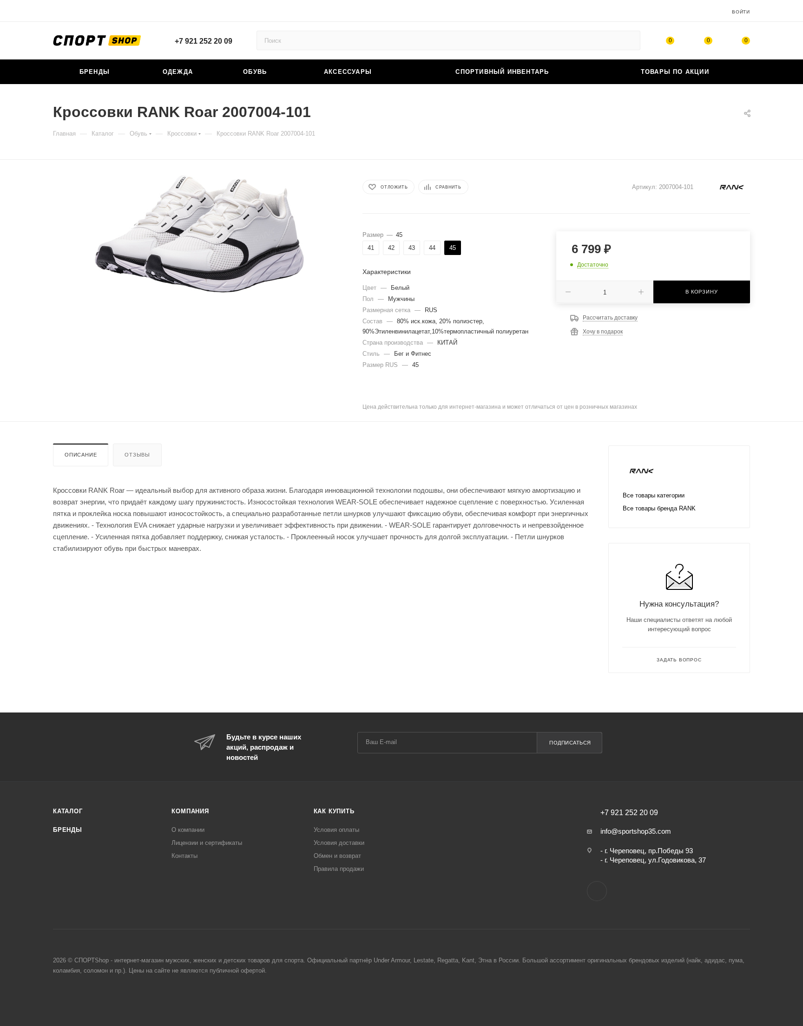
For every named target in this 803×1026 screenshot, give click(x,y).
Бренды (67, 829)
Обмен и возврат (337, 855)
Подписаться (570, 742)
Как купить (334, 811)
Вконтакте (597, 891)
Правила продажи (339, 868)
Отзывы (137, 454)
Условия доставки (339, 842)
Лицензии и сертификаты (206, 842)
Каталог (68, 811)
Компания (190, 811)
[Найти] (629, 40)
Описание (81, 454)
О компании (187, 829)
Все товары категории (654, 495)
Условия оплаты (336, 829)
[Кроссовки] (199, 234)
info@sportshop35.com (635, 831)
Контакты (184, 855)
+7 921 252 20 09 (203, 41)
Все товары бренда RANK (659, 508)
